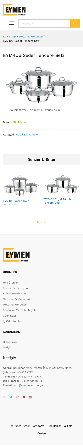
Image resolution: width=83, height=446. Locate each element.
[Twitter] (11, 397)
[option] (21, 194)
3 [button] (45, 222)
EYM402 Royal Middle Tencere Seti (57, 201)
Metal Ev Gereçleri (27, 134)
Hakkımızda (10, 342)
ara (75, 23)
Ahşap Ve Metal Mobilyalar (20, 310)
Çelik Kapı (9, 315)
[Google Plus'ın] (17, 397)
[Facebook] (4, 397)
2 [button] (41, 222)
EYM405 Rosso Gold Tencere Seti (16, 202)
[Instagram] (30, 397)
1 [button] (38, 222)
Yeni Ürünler (10, 282)
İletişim (7, 347)
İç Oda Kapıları (12, 321)
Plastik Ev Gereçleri (15, 288)
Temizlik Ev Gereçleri (16, 299)
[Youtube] (24, 397)
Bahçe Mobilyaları (14, 293)
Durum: (7, 122)
